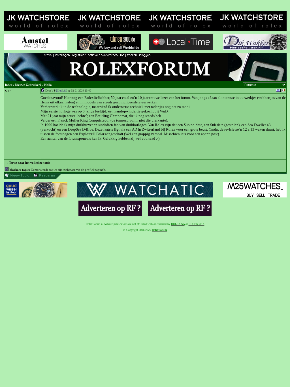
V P (7, 91)
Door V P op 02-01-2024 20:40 (68, 90)
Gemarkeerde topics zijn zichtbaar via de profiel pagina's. (57, 169)
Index (8, 84)
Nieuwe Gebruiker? (28, 84)
